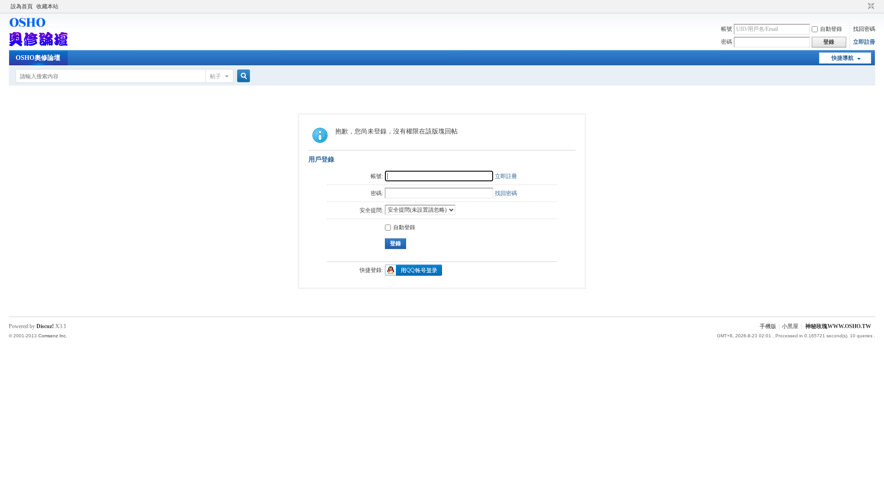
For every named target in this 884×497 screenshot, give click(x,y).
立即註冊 (864, 42)
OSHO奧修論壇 (38, 57)
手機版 (768, 326)
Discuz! (45, 326)
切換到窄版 (870, 6)
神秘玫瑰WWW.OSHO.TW (838, 326)
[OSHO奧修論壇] (38, 44)
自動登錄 (831, 29)
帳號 (726, 29)
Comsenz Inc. (52, 335)
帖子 (215, 76)
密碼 (726, 42)
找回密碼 (864, 29)
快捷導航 (843, 58)
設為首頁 (22, 6)
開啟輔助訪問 (862, 6)
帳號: (377, 176)
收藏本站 (47, 6)
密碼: (377, 193)
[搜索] (242, 76)
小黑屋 (790, 326)
